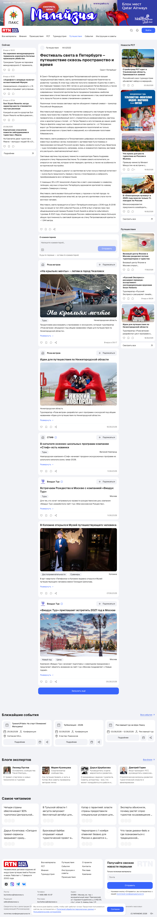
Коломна (113, 574)
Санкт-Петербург (108, 70)
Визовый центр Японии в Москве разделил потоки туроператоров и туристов (136, 256)
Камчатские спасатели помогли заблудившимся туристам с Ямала (16, 132)
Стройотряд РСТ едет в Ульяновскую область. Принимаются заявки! (135, 72)
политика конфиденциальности (17, 913)
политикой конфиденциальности (130, 894)
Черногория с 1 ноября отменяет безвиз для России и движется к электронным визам (94, 836)
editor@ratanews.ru (11, 902)
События (89, 36)
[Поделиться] (54, 229)
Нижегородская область (105, 320)
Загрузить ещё (78, 691)
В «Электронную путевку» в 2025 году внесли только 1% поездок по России (137, 198)
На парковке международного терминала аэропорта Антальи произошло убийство (19, 56)
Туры (44, 320)
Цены (59, 659)
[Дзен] (6, 884)
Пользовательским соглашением (47, 912)
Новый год (47, 659)
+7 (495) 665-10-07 (44, 895)
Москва (113, 496)
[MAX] (12, 884)
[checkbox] (108, 891)
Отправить (130, 885)
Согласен (115, 909)
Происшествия (36, 36)
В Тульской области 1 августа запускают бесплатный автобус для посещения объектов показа (57, 815)
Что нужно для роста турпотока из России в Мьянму (134, 156)
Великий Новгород (108, 452)
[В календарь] (40, 742)
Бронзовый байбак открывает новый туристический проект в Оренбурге (57, 836)
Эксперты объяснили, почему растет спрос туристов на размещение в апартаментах (136, 813)
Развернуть (45, 335)
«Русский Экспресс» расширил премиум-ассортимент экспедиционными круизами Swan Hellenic (137, 282)
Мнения (22, 36)
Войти (148, 30)
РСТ (48, 36)
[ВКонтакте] (23, 884)
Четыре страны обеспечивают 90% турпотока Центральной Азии (18, 813)
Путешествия (75, 36)
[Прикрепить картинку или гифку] (42, 249)
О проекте (87, 862)
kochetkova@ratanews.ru (14, 895)
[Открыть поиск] (131, 30)
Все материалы (9, 36)
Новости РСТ (128, 45)
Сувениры (75, 574)
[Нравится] (4, 70)
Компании (86, 874)
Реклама (86, 870)
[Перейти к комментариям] (13, 70)
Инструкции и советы (106, 36)
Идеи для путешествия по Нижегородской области (136, 325)
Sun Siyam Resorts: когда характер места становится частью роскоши (17, 106)
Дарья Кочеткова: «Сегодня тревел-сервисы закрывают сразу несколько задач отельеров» (20, 838)
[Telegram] (18, 884)
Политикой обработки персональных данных (75, 909)
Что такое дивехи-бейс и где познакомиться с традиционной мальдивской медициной (135, 836)
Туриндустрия (59, 36)
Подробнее (19, 742)
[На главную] (10, 30)
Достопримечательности (53, 574)
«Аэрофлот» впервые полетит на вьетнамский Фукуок (18, 81)
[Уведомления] (137, 30)
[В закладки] (9, 70)
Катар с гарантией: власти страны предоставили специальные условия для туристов (97, 813)
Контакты (86, 866)
